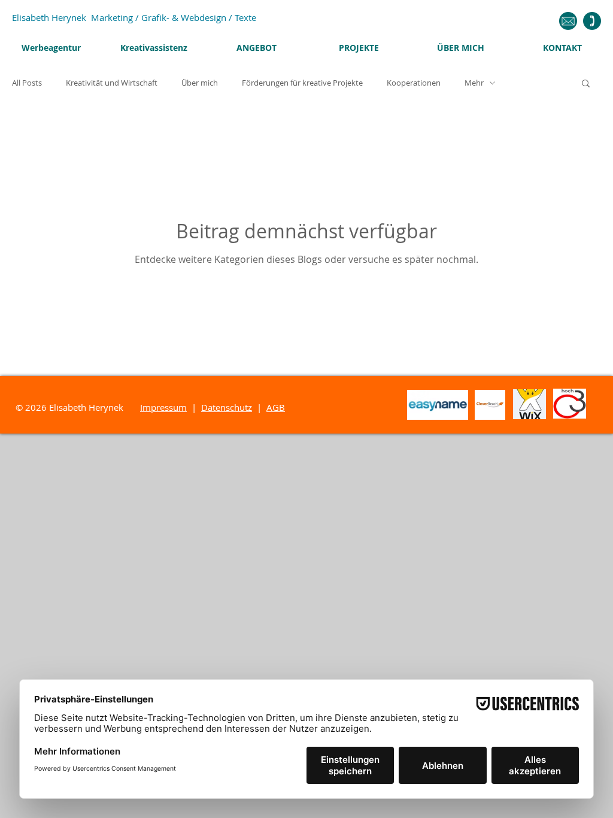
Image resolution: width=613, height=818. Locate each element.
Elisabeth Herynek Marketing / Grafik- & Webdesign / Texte (134, 17)
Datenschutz (226, 407)
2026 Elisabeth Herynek (82, 407)
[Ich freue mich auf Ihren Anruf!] (591, 21)
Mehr (474, 83)
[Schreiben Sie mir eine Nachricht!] (568, 21)
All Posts (27, 83)
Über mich (199, 83)
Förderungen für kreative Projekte (302, 83)
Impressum (163, 407)
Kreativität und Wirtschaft (111, 83)
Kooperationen (414, 83)
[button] (585, 84)
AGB (275, 407)
